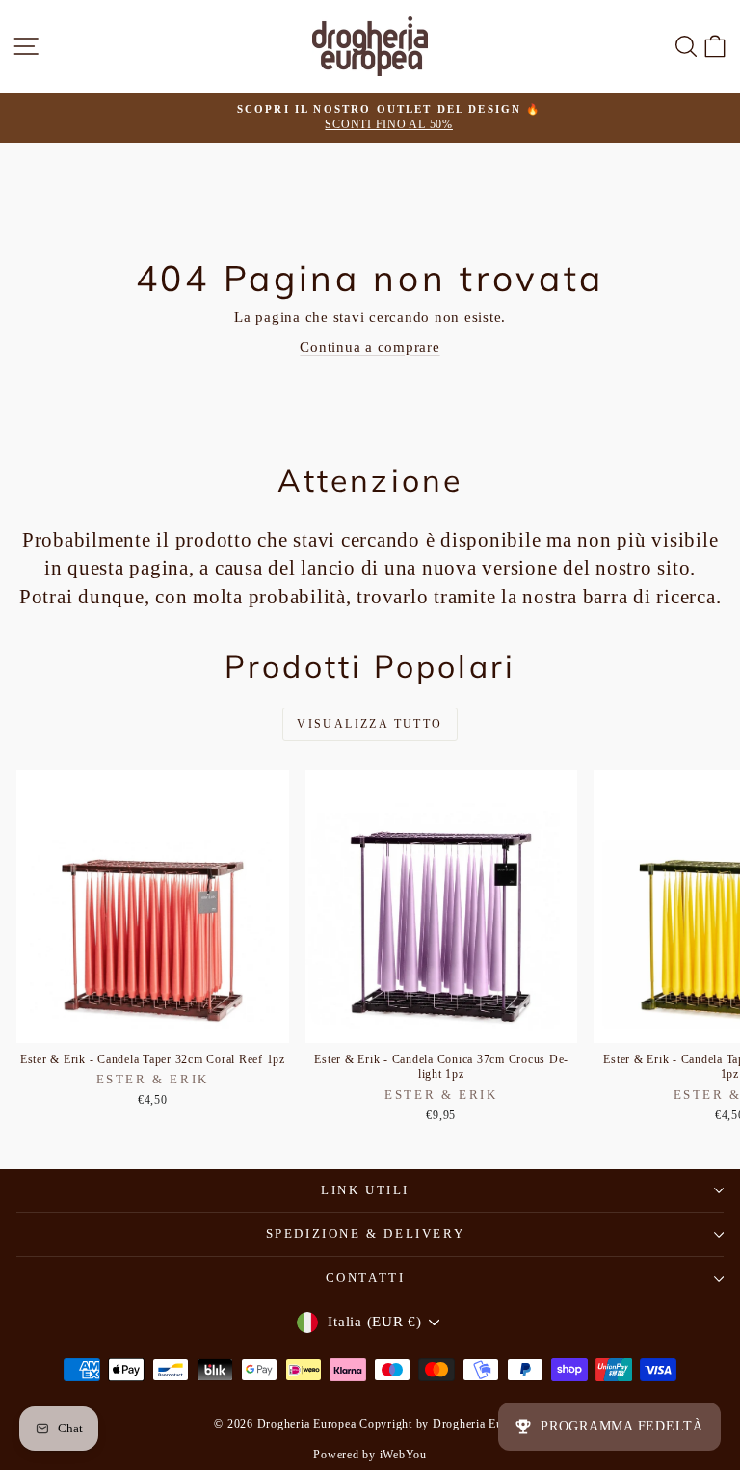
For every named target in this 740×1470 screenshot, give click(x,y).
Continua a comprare (369, 347)
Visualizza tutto (369, 724)
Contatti (366, 1277)
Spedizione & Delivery (365, 1233)
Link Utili (365, 1190)
